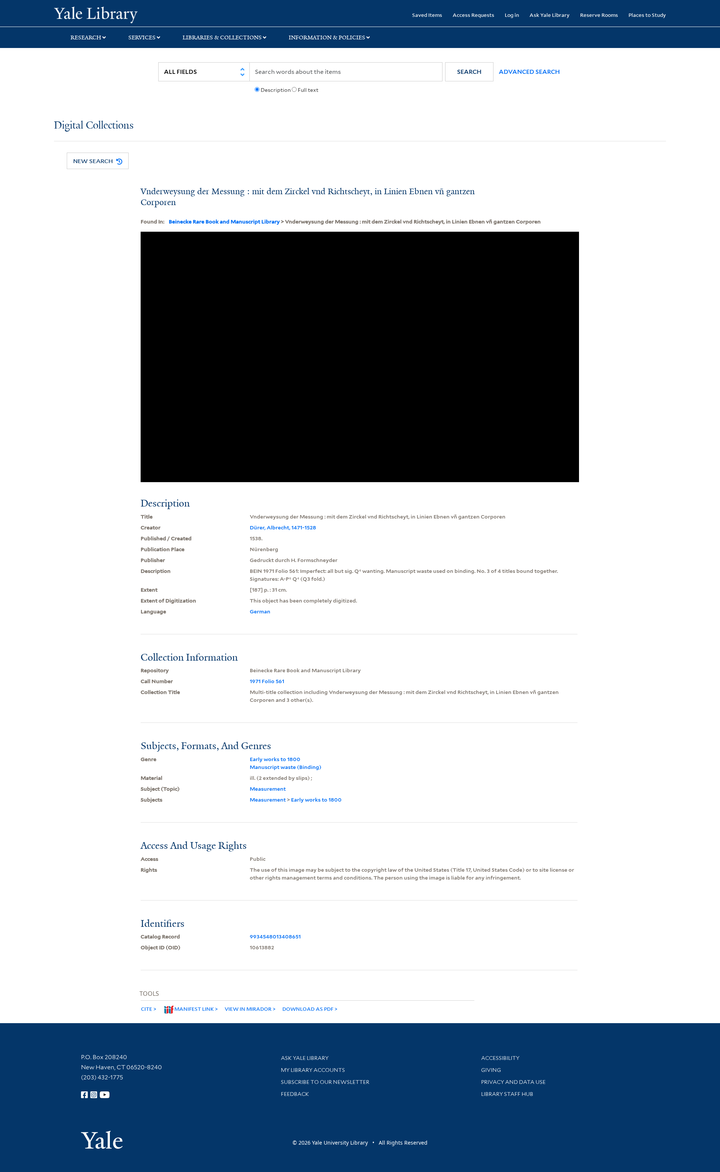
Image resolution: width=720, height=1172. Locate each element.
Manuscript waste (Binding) (285, 767)
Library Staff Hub (507, 1094)
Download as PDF (307, 1008)
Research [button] (85, 37)
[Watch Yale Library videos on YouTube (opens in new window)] (105, 1094)
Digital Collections (94, 126)
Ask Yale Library (550, 14)
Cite (146, 1008)
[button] (469, 71)
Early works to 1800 (275, 759)
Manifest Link (194, 1008)
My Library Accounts (313, 1070)
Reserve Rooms (599, 14)
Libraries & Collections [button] (222, 37)
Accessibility (500, 1058)
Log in (512, 14)
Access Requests (473, 14)
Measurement (268, 789)
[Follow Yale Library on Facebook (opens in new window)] (84, 1094)
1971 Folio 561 (267, 681)
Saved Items (427, 14)
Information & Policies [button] (327, 37)
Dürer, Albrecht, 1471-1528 (283, 528)
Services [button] (142, 37)
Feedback (295, 1094)
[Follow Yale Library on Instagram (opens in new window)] (93, 1094)
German (260, 611)
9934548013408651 (275, 937)
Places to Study (647, 14)
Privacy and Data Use (513, 1082)
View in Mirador (248, 1008)
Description (276, 90)
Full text (308, 90)
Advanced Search (529, 71)
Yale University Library (100, 14)
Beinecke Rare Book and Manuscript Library (224, 222)
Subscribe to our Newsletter (325, 1082)
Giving (491, 1070)
